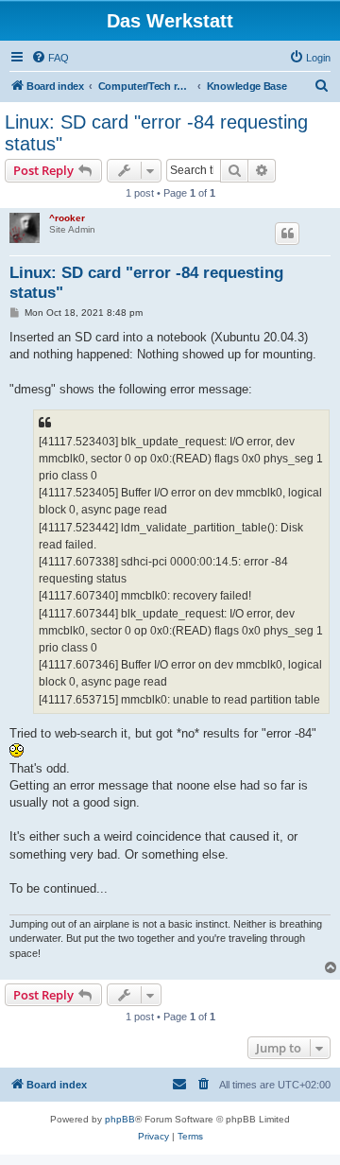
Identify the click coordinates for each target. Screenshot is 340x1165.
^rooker (67, 218)
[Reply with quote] (287, 233)
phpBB (120, 1119)
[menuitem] (50, 57)
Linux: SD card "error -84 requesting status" (156, 133)
